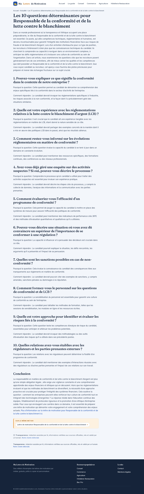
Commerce (91, 3)
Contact (121, 468)
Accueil (62, 3)
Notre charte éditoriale (30, 438)
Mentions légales (124, 472)
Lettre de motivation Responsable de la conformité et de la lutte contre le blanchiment (51, 425)
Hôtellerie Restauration (120, 3)
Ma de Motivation (30, 3)
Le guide (71, 3)
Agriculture (103, 3)
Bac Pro (80, 482)
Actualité (23, 11)
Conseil (81, 3)
